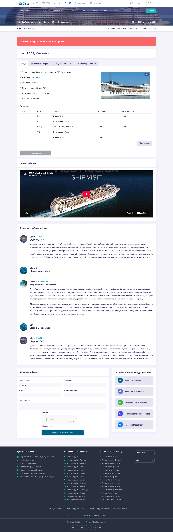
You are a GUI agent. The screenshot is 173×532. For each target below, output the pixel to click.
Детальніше (146, 143)
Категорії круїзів (72, 509)
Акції (69, 515)
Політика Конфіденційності (30, 467)
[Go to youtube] (82, 527)
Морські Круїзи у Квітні (75, 467)
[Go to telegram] (95, 527)
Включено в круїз (40, 64)
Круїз (23, 64)
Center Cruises (85, 522)
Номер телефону (70, 390)
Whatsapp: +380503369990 (136, 403)
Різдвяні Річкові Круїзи (111, 496)
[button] (104, 87)
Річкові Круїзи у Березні (111, 463)
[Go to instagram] (77, 527)
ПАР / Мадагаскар (63, 22)
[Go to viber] (86, 527)
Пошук (143, 28)
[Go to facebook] (73, 527)
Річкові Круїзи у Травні (111, 470)
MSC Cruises (122, 28)
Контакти (151, 11)
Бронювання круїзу (35, 153)
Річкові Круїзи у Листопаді (112, 490)
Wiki (105, 11)
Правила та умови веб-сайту (30, 470)
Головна (111, 28)
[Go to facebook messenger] (100, 527)
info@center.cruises (27, 460)
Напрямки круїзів (120, 509)
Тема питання (24, 380)
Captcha (45, 413)
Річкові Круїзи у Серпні (111, 480)
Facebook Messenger (134, 425)
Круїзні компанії (59, 11)
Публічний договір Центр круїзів (32, 473)
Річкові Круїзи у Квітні (110, 467)
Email (21, 390)
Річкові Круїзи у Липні (110, 477)
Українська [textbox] (140, 453)
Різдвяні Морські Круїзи (76, 496)
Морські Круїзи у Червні (76, 473)
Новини (95, 11)
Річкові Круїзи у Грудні (110, 493)
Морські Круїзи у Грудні (76, 493)
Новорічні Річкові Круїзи (111, 500)
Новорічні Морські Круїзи (76, 500)
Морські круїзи (25, 11)
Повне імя (68, 380)
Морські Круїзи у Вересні (76, 483)
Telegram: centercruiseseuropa (137, 414)
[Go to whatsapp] (91, 527)
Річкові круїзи (42, 11)
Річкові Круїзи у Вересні (111, 483)
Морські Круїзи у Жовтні (76, 486)
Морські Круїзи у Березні (76, 463)
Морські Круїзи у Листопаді (77, 490)
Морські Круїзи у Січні (75, 457)
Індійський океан (28, 22)
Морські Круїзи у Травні (76, 470)
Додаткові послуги (63, 64)
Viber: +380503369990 (134, 392)
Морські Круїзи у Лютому (76, 460)
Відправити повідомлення (62, 433)
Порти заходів (88, 509)
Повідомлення (25, 400)
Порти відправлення (54, 509)
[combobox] (145, 452)
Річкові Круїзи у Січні (110, 457)
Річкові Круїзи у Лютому (111, 460)
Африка (45, 22)
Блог (84, 11)
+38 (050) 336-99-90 (133, 380)
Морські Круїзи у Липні (75, 477)
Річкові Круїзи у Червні (111, 473)
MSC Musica (133, 28)
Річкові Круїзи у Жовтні (111, 486)
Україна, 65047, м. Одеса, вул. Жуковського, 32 (38, 457)
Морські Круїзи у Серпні (76, 480)
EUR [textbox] (137, 460)
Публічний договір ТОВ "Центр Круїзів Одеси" (37, 477)
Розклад (24, 106)
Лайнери (74, 11)
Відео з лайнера (28, 163)
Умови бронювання (87, 64)
